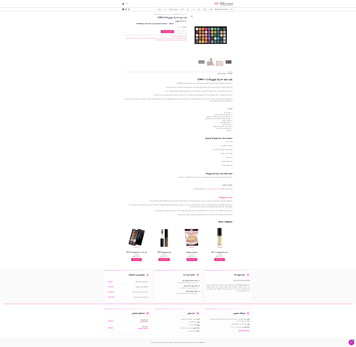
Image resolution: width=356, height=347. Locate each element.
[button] (127, 3)
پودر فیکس (217, 189)
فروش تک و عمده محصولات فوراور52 (138, 38)
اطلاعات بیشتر (219, 260)
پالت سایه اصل (167, 38)
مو (165, 9)
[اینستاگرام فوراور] (126, 9)
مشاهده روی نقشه (243, 330)
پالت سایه (175, 36)
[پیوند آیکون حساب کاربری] (123, 4)
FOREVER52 (176, 14)
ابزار (188, 9)
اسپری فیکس (210, 189)
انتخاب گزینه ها (164, 260)
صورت (211, 9)
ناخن (182, 9)
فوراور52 (172, 40)
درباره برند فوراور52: (225, 197)
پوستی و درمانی (173, 9)
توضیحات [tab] (230, 74)
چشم (204, 9)
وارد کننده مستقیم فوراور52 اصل (162, 40)
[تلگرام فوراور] (123, 9)
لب (193, 9)
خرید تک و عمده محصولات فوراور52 (155, 38)
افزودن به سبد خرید (167, 32)
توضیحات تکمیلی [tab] (221, 74)
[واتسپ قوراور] (129, 9)
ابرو (199, 9)
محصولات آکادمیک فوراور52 (221, 9)
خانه (231, 9)
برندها (159, 9)
